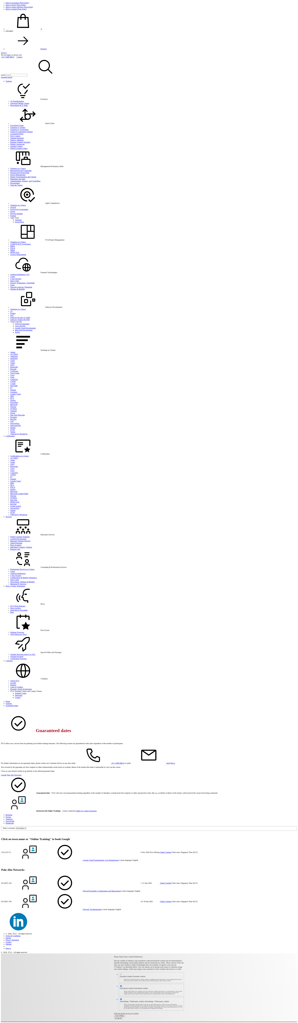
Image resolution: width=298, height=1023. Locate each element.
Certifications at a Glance (19, 456)
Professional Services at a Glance (22, 569)
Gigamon (13, 392)
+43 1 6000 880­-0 (7, 57)
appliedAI (14, 359)
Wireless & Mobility (17, 289)
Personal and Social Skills (19, 173)
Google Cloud (15, 394)
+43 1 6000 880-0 (117, 763)
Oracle (12, 413)
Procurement (15, 183)
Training (9, 81)
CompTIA (14, 379)
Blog (12, 612)
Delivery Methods (17, 140)
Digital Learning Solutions (20, 537)
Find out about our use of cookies (126, 1013)
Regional (9, 815)
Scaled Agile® (15, 506)
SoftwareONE (15, 426)
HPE (12, 396)
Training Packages (17, 138)
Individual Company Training (21, 547)
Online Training (166, 852)
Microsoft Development (23, 330)
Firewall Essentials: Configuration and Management (102, 891)
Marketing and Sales (17, 179)
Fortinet (13, 390)
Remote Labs (15, 549)
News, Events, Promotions (15, 586)
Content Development (18, 539)
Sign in (8, 948)
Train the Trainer (16, 185)
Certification (10, 436)
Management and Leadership (21, 171)
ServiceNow (19, 222)
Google (3, 775)
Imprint (8, 938)
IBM (12, 483)
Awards (13, 683)
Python (12, 313)
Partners (13, 685)
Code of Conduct (16, 687)
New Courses (15, 136)
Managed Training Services (20, 541)
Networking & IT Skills (19, 105)
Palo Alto (13, 500)
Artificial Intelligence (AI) (19, 275)
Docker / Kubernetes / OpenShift (22, 283)
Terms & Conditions (13, 936)
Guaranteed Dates (16, 134)
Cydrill (12, 384)
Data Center (14, 281)
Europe (8, 817)
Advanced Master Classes (19, 103)
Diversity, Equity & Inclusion (21, 689)
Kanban (13, 216)
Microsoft (13, 405)
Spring (17, 332)
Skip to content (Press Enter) (16, 9)
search (3, 75)
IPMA (12, 246)
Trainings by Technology (19, 130)
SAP (12, 421)
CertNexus (14, 371)
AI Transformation (17, 101)
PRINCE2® (14, 252)
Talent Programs (16, 543)
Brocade (13, 369)
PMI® (12, 250)
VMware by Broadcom (18, 434)
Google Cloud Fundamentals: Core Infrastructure (101, 860)
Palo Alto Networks (17, 415)
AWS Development (22, 324)
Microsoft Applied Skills (19, 494)
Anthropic (14, 356)
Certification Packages (18, 659)
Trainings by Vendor (17, 128)
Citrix (12, 377)
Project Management (17, 175)
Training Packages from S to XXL (23, 654)
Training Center (20, 693)
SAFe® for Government (19, 209)
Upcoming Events (17, 125)
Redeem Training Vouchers (20, 142)
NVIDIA (13, 409)
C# (11, 311)
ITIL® (12, 248)
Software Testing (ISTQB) (20, 320)
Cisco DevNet (20, 326)
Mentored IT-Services (18, 584)
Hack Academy (16, 545)
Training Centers (16, 146)
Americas (9, 819)
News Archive (15, 608)
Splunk (12, 428)
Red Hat (13, 419)
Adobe (12, 352)
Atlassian (18, 220)
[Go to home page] (4, 53)
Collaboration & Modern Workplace (23, 578)
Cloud (12, 277)
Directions (18, 695)
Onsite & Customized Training (21, 132)
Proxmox (13, 417)
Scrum (12, 212)
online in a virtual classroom (86, 811)
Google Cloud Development (25, 328)
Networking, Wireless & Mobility (22, 582)
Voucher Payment (16, 657)
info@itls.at (170, 763)
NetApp (13, 407)
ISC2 (12, 398)
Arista (12, 361)
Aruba (12, 363)
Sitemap (9, 944)
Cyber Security (15, 279)
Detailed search (6, 77)
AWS (12, 365)
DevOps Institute (16, 214)
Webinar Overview (17, 632)
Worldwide (10, 823)
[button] (45, 75)
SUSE (12, 430)
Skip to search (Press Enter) (16, 5)
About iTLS (14, 681)
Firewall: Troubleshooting (92, 909)
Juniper (13, 400)
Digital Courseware (17, 144)
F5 (11, 388)
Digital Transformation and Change (23, 177)
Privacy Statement (12, 940)
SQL (12, 315)
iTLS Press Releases (17, 606)
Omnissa (13, 411)
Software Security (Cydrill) (20, 318)
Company (9, 661)
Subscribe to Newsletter (19, 610)
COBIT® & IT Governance (20, 244)
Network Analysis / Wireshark (21, 287)
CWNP (13, 382)
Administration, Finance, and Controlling (25, 181)
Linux (12, 285)
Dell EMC (14, 386)
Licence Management (18, 255)
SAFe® (13, 207)
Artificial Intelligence (18, 573)
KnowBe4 (14, 403)
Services (9, 517)
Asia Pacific (10, 821)
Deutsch (44, 49)
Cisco (12, 375)
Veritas (12, 432)
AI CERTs (14, 354)
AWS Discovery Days (18, 634)
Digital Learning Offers (18, 148)
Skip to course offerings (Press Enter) (19, 7)
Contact (19, 57)
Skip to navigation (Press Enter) (17, 3)
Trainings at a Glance (18, 168)
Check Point (14, 373)
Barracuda (14, 367)
